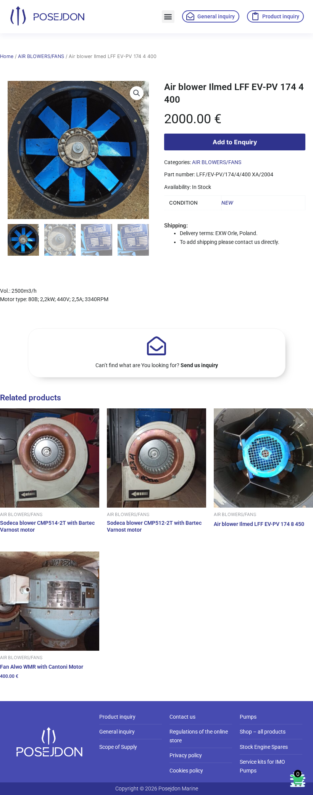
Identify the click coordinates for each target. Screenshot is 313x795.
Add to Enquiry (235, 142)
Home (6, 56)
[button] (168, 16)
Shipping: (176, 225)
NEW (227, 203)
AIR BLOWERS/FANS (41, 56)
